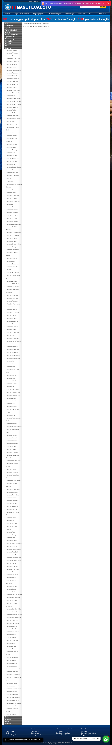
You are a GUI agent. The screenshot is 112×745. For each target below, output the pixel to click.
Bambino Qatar (10, 538)
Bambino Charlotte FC (13, 195)
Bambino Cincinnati (12, 210)
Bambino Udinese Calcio (13, 669)
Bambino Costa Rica (12, 235)
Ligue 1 (7, 28)
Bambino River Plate (12, 569)
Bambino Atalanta (11, 87)
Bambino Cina (10, 207)
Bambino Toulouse (12, 657)
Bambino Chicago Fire (13, 201)
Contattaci (84, 731)
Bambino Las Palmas (12, 389)
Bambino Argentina (12, 73)
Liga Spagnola (38, 14)
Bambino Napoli (11, 449)
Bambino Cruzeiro (11, 241)
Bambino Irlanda (11, 367)
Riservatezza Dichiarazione (65, 735)
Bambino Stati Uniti (12, 620)
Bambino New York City (13, 461)
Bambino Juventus (12, 384)
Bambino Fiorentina (12, 298)
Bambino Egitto (11, 261)
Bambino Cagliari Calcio (13, 167)
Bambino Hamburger (12, 338)
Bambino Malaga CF (12, 424)
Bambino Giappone (12, 327)
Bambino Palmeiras (12, 500)
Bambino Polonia (11, 523)
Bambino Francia (11, 307)
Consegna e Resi (37, 735)
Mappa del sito (86, 735)
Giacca (7, 45)
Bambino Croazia (11, 238)
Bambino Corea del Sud (13, 224)
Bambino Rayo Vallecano (14, 543)
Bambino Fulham (11, 309)
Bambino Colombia (12, 215)
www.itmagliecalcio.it (65, 742)
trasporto (8, 723)
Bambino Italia (10, 378)
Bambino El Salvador (12, 272)
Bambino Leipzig (11, 398)
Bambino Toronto (11, 649)
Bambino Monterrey (12, 443)
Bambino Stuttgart (11, 626)
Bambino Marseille (12, 438)
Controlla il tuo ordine (88, 733)
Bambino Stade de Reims (14, 615)
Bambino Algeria (11, 67)
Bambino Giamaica (12, 324)
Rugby (7, 717)
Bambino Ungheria (12, 672)
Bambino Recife (11, 563)
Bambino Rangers (11, 540)
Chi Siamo (59, 731)
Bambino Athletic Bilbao (13, 90)
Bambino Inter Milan (12, 352)
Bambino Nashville (12, 452)
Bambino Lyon (10, 415)
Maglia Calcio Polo (11, 30)
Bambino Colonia (11, 218)
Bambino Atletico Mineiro (13, 101)
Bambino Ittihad (11, 381)
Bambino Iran (10, 361)
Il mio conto (10, 731)
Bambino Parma (11, 518)
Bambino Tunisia (11, 660)
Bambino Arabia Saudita (13, 70)
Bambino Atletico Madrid (13, 98)
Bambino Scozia (11, 577)
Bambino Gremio (11, 329)
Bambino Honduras (12, 344)
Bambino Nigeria (11, 469)
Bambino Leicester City (13, 395)
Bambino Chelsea (11, 198)
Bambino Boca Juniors (13, 133)
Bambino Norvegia (12, 472)
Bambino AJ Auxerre (12, 53)
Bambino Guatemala (12, 332)
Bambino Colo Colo (12, 212)
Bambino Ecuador (11, 258)
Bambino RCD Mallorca (13, 549)
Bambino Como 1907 (12, 221)
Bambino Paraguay (12, 506)
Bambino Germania (12, 321)
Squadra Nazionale (22, 14)
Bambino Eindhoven (12, 264)
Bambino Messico (11, 441)
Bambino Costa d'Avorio (13, 232)
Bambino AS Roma (12, 81)
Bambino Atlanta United (13, 93)
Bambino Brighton (11, 155)
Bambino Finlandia (12, 295)
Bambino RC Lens (11, 546)
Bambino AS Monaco (12, 78)
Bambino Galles (11, 315)
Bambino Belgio (11, 121)
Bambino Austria (11, 113)
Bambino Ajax (10, 56)
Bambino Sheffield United (14, 595)
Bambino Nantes (11, 446)
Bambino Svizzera (11, 637)
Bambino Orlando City (13, 489)
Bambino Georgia (11, 318)
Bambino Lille (10, 404)
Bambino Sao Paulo (12, 575)
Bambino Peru (10, 520)
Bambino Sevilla (11, 592)
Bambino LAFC (11, 386)
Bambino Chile (10, 204)
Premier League (55, 14)
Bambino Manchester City (14, 426)
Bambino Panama (11, 503)
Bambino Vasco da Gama (14, 689)
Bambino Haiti (10, 335)
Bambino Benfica (11, 124)
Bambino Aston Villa (12, 84)
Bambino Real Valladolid (13, 560)
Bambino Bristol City (12, 158)
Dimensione (35, 733)
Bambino (81, 14)
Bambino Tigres (11, 643)
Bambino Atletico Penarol (13, 104)
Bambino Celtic (11, 193)
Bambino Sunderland (12, 632)
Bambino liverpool (11, 406)
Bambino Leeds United (13, 392)
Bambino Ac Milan (11, 50)
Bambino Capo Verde (12, 173)
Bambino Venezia (11, 691)
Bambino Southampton (13, 597)
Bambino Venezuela (12, 694)
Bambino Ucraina (11, 666)
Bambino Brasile (11, 153)
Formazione (9, 26)
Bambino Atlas (10, 96)
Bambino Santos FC (12, 572)
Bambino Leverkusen (12, 401)
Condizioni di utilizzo (63, 733)
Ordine (8, 733)
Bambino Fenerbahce (12, 287)
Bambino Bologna (11, 136)
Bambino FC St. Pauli (12, 284)
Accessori (8, 719)
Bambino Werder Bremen (14, 703)
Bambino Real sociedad (13, 558)
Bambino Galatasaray (12, 312)
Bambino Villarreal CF (13, 700)
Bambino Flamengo (12, 301)
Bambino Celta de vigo (13, 190)
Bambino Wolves (11, 714)
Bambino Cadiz (11, 164)
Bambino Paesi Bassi (12, 495)
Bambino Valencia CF (12, 686)
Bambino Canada (11, 170)
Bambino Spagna (11, 600)
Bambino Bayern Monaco (14, 118)
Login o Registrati (12, 735)
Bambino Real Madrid (12, 555)
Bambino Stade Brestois (13, 612)
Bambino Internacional (13, 355)
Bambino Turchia (11, 663)
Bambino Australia (11, 110)
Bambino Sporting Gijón (13, 609)
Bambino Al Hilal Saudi (13, 59)
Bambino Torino (11, 646)
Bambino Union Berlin (13, 674)
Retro (6, 23)
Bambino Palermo (11, 498)
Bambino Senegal (11, 586)
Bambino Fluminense (41, 23)
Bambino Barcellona (12, 116)
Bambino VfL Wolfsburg (13, 697)
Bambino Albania (11, 64)
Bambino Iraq (10, 364)
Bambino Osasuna (12, 492)
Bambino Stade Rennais (13, 617)
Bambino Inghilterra (12, 347)
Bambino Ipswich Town (13, 358)
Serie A (7, 14)
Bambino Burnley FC (12, 161)
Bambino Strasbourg (12, 623)
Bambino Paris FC (11, 509)
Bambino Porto (10, 532)
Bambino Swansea (12, 640)
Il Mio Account (33, 1)
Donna (91, 14)
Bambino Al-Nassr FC (12, 61)
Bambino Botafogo (12, 150)
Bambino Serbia (11, 589)
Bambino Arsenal (11, 76)
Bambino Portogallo (12, 535)
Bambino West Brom (12, 706)
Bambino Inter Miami (12, 349)
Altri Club (102, 14)
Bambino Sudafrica (12, 629)
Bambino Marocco (11, 435)
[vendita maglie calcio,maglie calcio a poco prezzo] (32, 7)
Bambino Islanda (11, 375)
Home (25, 23)
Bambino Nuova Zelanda (13, 481)
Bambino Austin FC (12, 107)
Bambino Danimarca (12, 250)
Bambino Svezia (11, 634)
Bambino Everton (11, 281)
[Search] (103, 6)
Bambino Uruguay (11, 683)
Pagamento (35, 731)
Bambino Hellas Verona (13, 341)
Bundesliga (69, 14)
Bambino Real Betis (12, 552)
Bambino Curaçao (11, 247)
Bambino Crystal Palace (13, 244)
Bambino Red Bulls (12, 566)
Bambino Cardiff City (12, 175)
